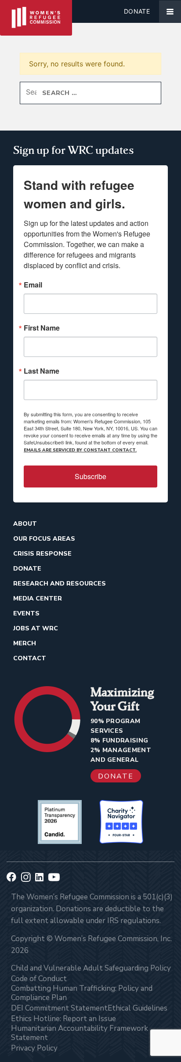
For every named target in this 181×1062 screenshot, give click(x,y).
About (25, 524)
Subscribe (90, 476)
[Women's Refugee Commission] (36, 11)
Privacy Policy (34, 1048)
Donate (137, 11)
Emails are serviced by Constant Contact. (80, 450)
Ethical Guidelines (137, 1008)
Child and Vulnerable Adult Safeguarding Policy (91, 968)
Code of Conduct (39, 978)
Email (33, 284)
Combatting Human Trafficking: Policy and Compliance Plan (81, 993)
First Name (42, 327)
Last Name (41, 371)
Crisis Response (42, 553)
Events (26, 613)
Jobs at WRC (35, 628)
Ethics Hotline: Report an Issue (63, 1018)
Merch (24, 643)
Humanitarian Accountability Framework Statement (79, 1033)
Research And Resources (59, 583)
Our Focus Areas (44, 539)
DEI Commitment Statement (59, 1008)
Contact (29, 658)
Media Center (37, 598)
